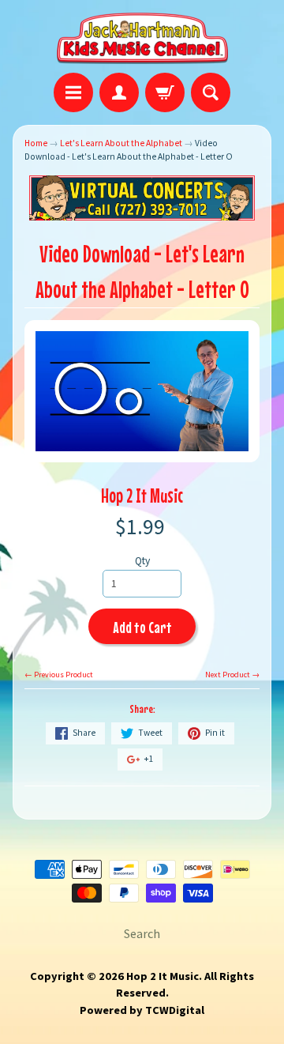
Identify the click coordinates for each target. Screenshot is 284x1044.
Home (35, 143)
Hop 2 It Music (142, 495)
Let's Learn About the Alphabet (121, 143)
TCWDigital (174, 1010)
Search (142, 933)
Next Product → (232, 674)
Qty (142, 560)
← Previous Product (58, 674)
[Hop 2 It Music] (142, 39)
